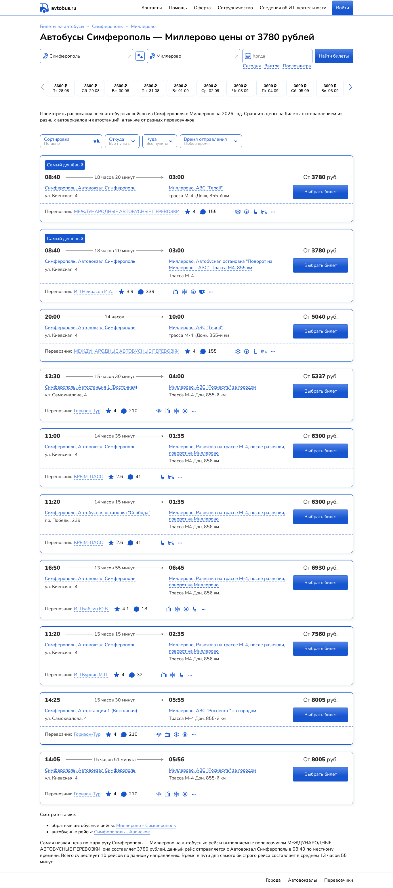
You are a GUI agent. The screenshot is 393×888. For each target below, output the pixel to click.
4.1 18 (134, 609)
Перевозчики (338, 880)
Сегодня (252, 66)
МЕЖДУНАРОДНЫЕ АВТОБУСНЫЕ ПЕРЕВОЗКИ (127, 211)
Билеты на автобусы (62, 26)
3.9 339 (140, 291)
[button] (43, 88)
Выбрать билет (320, 192)
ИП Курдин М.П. (91, 675)
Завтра (272, 66)
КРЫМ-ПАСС (88, 477)
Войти (342, 8)
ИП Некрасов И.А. (93, 291)
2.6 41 (128, 477)
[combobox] (86, 56)
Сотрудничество (235, 8)
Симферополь (107, 26)
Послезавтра (297, 66)
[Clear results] (129, 56)
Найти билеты (334, 56)
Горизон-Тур (87, 411)
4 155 (205, 211)
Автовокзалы (302, 880)
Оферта (202, 8)
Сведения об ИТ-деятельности (293, 8)
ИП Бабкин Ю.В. (91, 609)
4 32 (132, 675)
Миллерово (143, 26)
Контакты (152, 8)
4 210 (126, 411)
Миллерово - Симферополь (146, 825)
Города (273, 880)
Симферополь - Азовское (122, 832)
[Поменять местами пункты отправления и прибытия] (140, 56)
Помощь (178, 8)
